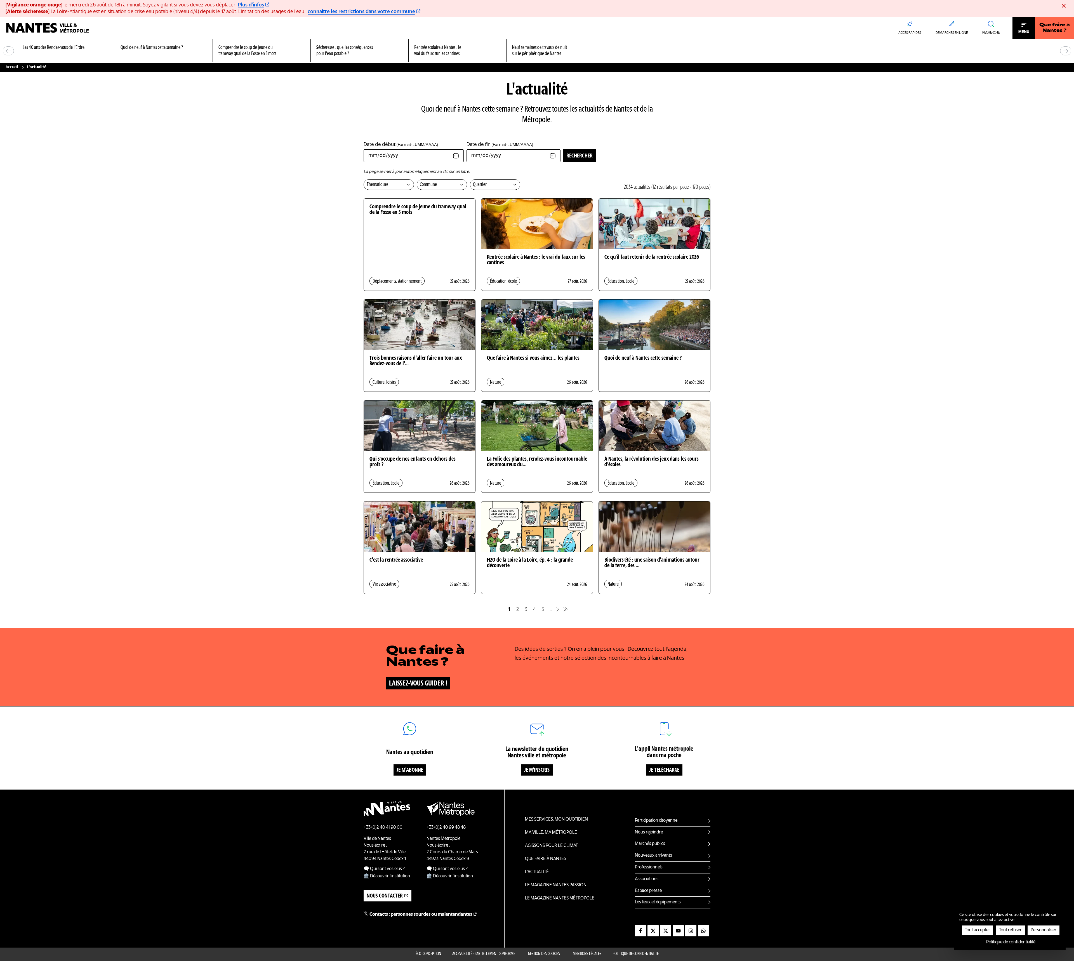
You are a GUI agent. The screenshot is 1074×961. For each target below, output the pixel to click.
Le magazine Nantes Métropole (559, 898)
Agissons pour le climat (551, 846)
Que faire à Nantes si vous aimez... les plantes (533, 358)
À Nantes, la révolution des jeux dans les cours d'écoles (651, 462)
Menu (1023, 32)
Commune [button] (428, 184)
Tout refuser (1010, 930)
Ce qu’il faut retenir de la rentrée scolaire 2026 (651, 257)
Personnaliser (1043, 930)
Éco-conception (428, 954)
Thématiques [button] (377, 184)
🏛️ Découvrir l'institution (387, 876)
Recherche (991, 32)
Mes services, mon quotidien (556, 819)
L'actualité (537, 872)
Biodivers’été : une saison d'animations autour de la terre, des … (651, 563)
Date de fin (500, 144)
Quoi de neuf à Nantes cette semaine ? (643, 358)
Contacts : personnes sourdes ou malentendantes (420, 914)
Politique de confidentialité (636, 954)
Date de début (401, 144)
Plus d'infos (251, 5)
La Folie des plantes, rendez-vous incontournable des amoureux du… (537, 462)
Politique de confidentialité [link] (1010, 942)
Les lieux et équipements (658, 902)
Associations (646, 879)
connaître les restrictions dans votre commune (361, 11)
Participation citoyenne (656, 820)
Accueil (12, 67)
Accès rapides (909, 33)
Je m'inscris (537, 770)
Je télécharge (664, 770)
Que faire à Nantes (545, 859)
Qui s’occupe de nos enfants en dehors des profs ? (412, 462)
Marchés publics (650, 844)
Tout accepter (977, 930)
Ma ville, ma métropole (551, 832)
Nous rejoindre (649, 832)
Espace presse (648, 891)
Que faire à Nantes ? (1054, 28)
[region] (537, 51)
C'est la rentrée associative (396, 560)
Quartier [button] (480, 184)
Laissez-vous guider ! (418, 683)
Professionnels (649, 867)
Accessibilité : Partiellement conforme (483, 954)
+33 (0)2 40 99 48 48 (446, 827)
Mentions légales (587, 954)
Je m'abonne (410, 770)
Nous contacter (385, 896)
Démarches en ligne (952, 33)
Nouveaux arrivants (653, 855)
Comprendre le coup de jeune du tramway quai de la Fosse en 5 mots (417, 209)
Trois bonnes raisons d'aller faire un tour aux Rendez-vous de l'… (415, 361)
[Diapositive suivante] (1065, 50)
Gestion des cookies (544, 954)
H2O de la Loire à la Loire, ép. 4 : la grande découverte (530, 563)
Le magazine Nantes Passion (556, 885)
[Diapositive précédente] (8, 50)
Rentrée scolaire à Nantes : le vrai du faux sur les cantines (536, 260)
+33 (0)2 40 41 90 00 (383, 827)
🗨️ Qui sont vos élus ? (384, 869)
